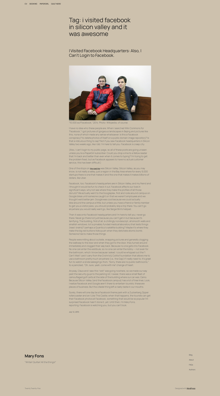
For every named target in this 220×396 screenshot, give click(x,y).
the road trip (95, 168)
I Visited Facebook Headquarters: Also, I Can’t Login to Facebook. (105, 53)
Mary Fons (34, 356)
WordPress (191, 388)
